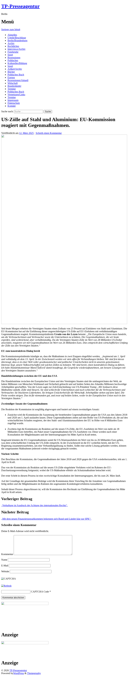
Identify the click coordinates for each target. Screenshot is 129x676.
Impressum (13, 100)
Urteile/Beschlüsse (17, 37)
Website (5, 571)
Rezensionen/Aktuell (18, 80)
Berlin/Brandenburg (17, 40)
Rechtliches (13, 46)
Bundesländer (14, 86)
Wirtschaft (13, 83)
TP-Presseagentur (20, 6)
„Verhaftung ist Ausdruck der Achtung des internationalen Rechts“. (34, 505)
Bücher (11, 71)
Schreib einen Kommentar (49, 133)
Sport (10, 54)
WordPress (18, 673)
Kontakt (12, 106)
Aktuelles (12, 34)
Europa (11, 77)
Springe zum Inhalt (10, 29)
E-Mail (4, 565)
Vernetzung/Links (16, 94)
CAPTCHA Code (40, 591)
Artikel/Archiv (15, 69)
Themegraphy (34, 673)
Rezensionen (14, 57)
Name (4, 559)
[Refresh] (6, 585)
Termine (12, 88)
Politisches (13, 60)
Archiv (11, 43)
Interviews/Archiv (16, 49)
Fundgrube (13, 52)
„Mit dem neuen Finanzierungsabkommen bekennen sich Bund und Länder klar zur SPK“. (46, 518)
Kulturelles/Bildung (17, 63)
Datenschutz (14, 103)
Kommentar (7, 554)
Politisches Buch (16, 74)
